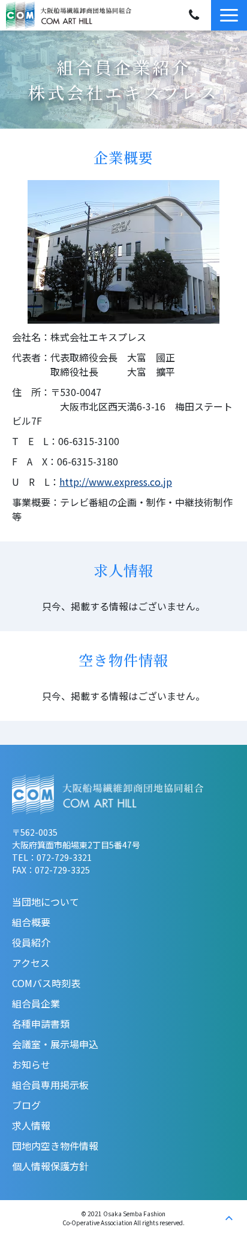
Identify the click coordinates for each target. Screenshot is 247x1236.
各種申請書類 (41, 1023)
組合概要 (31, 922)
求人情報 (31, 1125)
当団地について (45, 901)
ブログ (26, 1105)
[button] (229, 15)
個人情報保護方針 (50, 1166)
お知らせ (31, 1064)
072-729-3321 (194, 15)
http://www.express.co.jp (115, 481)
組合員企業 (36, 1003)
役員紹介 (31, 942)
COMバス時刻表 (46, 983)
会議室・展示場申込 (55, 1044)
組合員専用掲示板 (50, 1084)
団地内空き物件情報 (55, 1145)
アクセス (31, 962)
